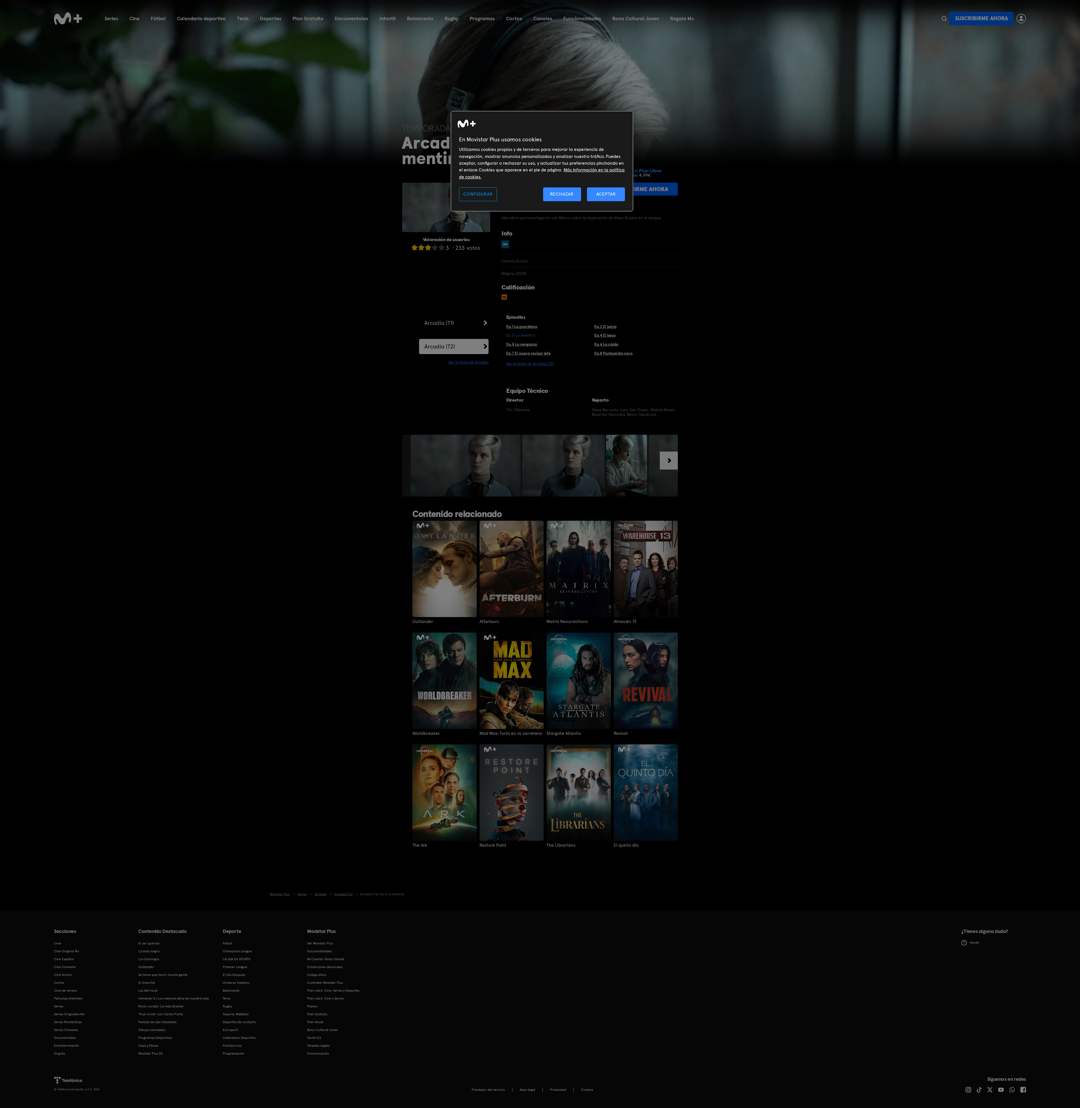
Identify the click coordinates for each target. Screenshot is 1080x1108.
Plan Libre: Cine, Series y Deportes (333, 991)
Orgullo (59, 1053)
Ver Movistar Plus (320, 943)
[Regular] (428, 247)
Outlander (422, 621)
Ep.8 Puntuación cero (613, 353)
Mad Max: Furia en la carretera (511, 733)
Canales (542, 18)
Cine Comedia (65, 967)
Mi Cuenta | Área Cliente (325, 959)
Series (111, 18)
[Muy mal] (414, 247)
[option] (466, 466)
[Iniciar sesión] (1021, 18)
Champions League (237, 951)
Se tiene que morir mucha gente (163, 975)
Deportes (270, 18)
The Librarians (560, 845)
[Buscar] (944, 18)
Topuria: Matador (236, 1014)
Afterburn (489, 621)
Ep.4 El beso (605, 335)
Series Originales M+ (69, 1014)
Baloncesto (420, 18)
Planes (312, 1006)
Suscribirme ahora (981, 18)
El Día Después (234, 975)
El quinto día (626, 845)
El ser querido (149, 943)
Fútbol (158, 18)
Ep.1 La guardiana (521, 326)
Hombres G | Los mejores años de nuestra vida (173, 998)
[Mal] (421, 247)
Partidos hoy (232, 1046)
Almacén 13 (625, 621)
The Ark (419, 845)
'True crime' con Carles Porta (160, 1014)
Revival (621, 733)
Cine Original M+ (66, 951)
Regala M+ (682, 18)
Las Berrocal (148, 991)
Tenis (243, 18)
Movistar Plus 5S (150, 1053)
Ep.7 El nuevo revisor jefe (528, 353)
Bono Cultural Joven (635, 18)
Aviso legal (527, 1090)
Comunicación (318, 1053)
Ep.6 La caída (606, 344)
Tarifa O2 (314, 1038)
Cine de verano (65, 991)
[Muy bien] (441, 247)
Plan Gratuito (307, 18)
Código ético (316, 975)
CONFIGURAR (477, 194)
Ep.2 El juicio (605, 326)
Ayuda (974, 942)
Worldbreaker (426, 733)
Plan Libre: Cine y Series (325, 998)
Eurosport (230, 1030)
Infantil (387, 18)
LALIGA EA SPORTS (236, 959)
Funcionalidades (582, 18)
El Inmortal (146, 983)
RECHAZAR (562, 194)
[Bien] (435, 247)
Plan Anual (315, 1022)
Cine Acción (63, 975)
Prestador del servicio (488, 1090)
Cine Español (64, 959)
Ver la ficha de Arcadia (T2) (530, 363)
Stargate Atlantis (563, 733)
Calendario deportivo (201, 18)
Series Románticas (68, 1022)
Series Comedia (66, 1030)
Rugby (451, 18)
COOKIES (587, 1090)
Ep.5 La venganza (521, 344)
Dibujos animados (151, 1030)
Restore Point (493, 845)
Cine (134, 18)
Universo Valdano (236, 983)
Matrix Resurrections (567, 621)
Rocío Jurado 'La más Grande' (161, 1006)
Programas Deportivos (155, 1038)
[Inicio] (68, 18)
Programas (482, 18)
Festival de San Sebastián (157, 1022)
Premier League (235, 967)
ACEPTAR (606, 194)
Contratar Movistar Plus (325, 983)
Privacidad (558, 1090)
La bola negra (148, 951)
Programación (233, 1053)
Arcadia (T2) (439, 346)
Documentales (351, 18)
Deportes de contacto (239, 1022)
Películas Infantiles (68, 998)
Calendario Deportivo (239, 1038)
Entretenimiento (66, 1046)
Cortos (514, 18)
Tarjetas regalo (318, 1046)
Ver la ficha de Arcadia (468, 362)
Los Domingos (148, 959)
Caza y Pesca (148, 1046)
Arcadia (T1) (439, 323)
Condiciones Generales (325, 967)
